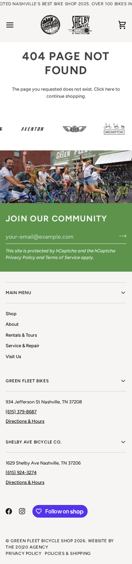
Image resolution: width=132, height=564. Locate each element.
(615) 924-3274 (21, 472)
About (12, 324)
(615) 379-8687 (21, 411)
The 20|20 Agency (27, 547)
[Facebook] (9, 511)
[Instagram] (22, 511)
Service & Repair (22, 345)
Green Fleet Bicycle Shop (42, 540)
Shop (11, 313)
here (109, 89)
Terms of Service (62, 257)
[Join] (120, 235)
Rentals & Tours (21, 335)
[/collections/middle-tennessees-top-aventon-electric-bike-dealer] (31, 129)
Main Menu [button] (18, 292)
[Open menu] (16, 25)
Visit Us (13, 356)
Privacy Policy (20, 257)
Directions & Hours (25, 421)
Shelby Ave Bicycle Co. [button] (34, 442)
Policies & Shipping (67, 553)
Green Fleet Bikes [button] (27, 380)
